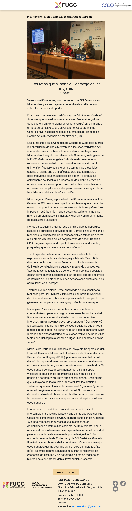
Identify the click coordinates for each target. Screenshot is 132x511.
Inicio (29, 17)
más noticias (66, 472)
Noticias (38, 17)
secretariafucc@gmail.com (86, 506)
